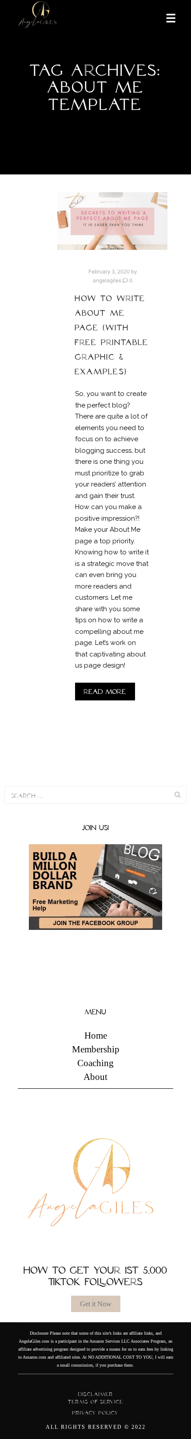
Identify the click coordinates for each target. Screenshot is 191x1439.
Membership (95, 1049)
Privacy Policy (95, 1413)
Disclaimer (95, 1394)
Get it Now (95, 1304)
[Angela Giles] (38, 17)
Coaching (95, 1063)
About (95, 1076)
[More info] (165, 17)
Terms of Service (95, 1402)
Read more (105, 692)
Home (95, 1035)
